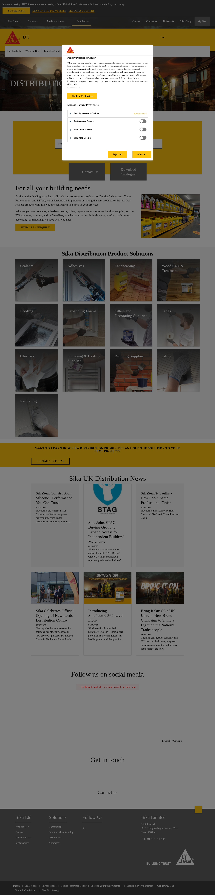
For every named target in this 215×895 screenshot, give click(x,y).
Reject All (117, 154)
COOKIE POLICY (75, 87)
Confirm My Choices (82, 96)
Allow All (141, 154)
